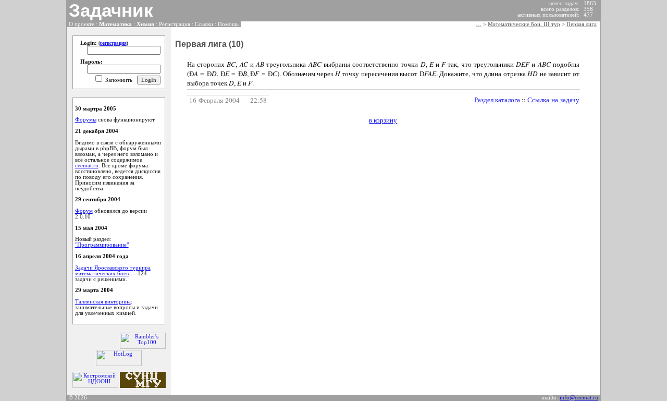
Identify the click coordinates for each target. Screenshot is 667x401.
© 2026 (78, 397)
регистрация (113, 43)
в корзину (383, 120)
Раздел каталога (497, 99)
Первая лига (581, 24)
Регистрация (174, 24)
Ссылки (204, 24)
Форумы (85, 120)
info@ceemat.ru (579, 397)
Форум (84, 211)
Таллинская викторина (103, 302)
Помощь (228, 24)
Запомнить (118, 80)
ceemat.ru (86, 165)
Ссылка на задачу (553, 99)
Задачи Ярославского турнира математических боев (113, 270)
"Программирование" (102, 245)
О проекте (81, 24)
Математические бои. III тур (524, 24)
